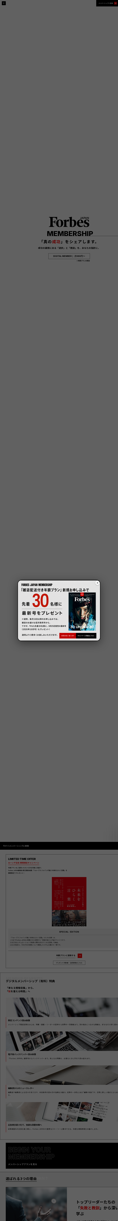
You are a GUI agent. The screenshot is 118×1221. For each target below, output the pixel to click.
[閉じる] (97, 583)
